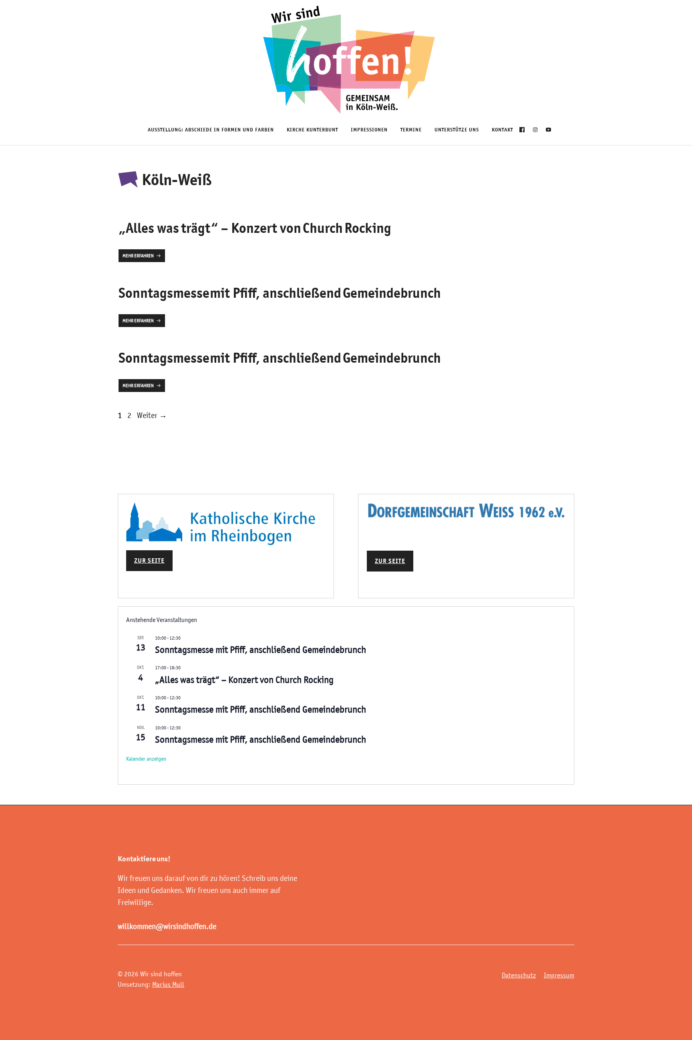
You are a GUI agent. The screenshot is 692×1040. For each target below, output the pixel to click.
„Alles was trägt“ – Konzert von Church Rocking (255, 227)
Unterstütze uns (457, 130)
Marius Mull (168, 984)
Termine (411, 130)
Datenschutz (519, 975)
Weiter (152, 415)
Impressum (559, 975)
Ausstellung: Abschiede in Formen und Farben (211, 130)
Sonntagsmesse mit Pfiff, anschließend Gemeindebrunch (280, 292)
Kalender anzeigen (146, 758)
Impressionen (369, 130)
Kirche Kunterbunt (312, 130)
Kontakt (502, 130)
